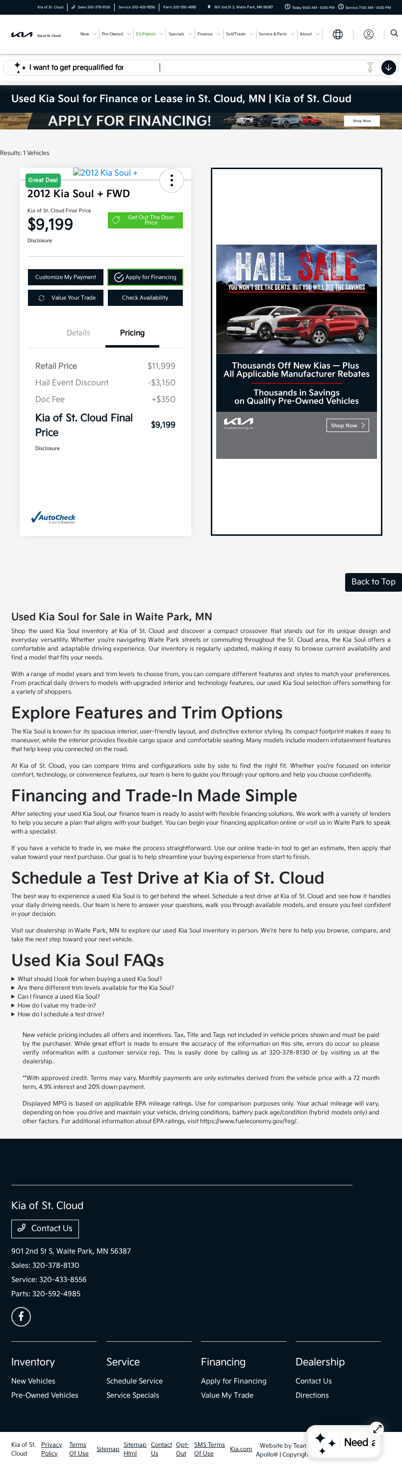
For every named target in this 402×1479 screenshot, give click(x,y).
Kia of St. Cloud (23, 1449)
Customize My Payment (65, 277)
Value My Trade (227, 1395)
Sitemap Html (135, 1449)
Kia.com (241, 1449)
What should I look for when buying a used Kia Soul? (90, 979)
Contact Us (51, 1228)
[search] (394, 34)
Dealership (320, 1362)
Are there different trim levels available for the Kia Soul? (96, 988)
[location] (209, 7)
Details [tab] (78, 333)
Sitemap (108, 1449)
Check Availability (145, 298)
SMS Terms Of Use (209, 1449)
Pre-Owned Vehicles (44, 1395)
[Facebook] (21, 1317)
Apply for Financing (234, 1381)
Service (123, 1362)
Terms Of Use (79, 1449)
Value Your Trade (73, 298)
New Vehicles (33, 1381)
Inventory (33, 1362)
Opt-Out (182, 1449)
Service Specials (132, 1395)
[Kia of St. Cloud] (37, 34)
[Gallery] (201, 121)
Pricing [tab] (132, 333)
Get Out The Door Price (151, 220)
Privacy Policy (51, 1449)
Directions (312, 1395)
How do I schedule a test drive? (61, 1014)
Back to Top (374, 582)
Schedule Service (134, 1381)
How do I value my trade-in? (57, 1005)
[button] (145, 277)
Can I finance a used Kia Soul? (59, 997)
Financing (223, 1362)
